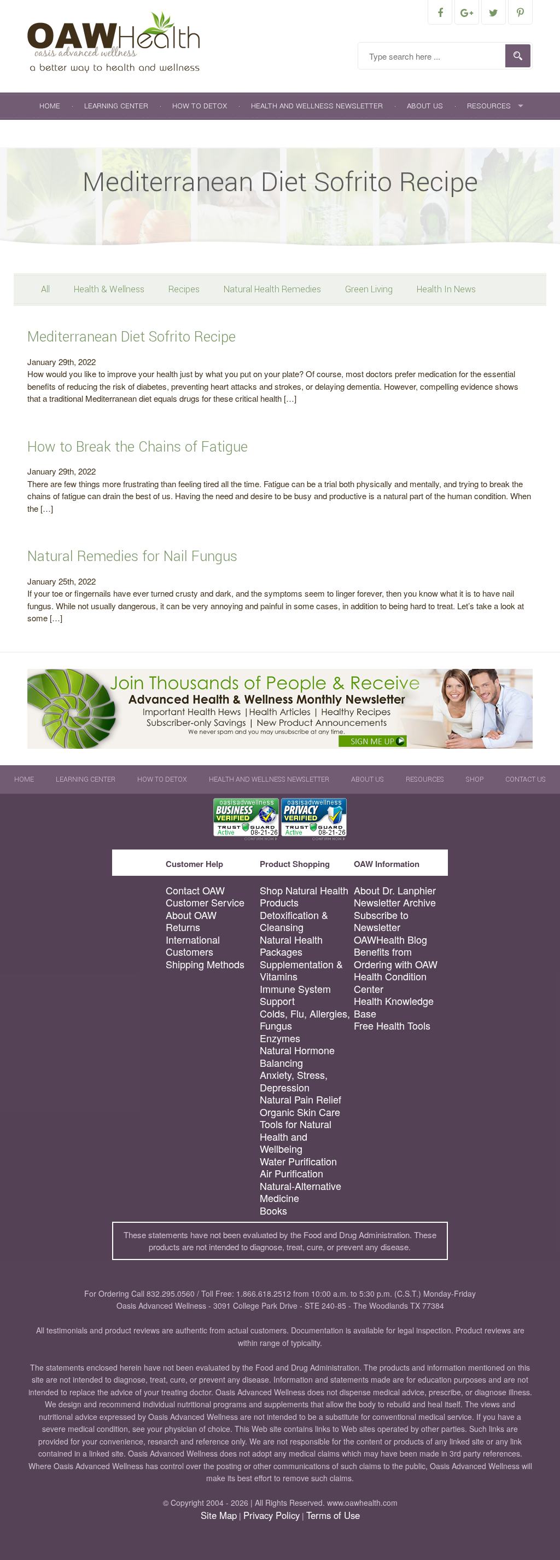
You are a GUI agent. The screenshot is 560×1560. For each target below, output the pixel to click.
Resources (489, 106)
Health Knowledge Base (394, 1007)
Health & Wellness (109, 289)
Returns (183, 927)
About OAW (191, 915)
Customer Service (205, 902)
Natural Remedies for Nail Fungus (132, 556)
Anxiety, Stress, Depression (294, 1080)
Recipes (184, 289)
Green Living (369, 289)
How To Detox (199, 106)
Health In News (446, 289)
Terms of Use (333, 1515)
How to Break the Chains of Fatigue (137, 447)
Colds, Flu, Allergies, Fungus (305, 1019)
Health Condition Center (390, 982)
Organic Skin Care (300, 1112)
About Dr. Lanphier (395, 890)
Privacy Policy (271, 1515)
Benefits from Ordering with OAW (396, 957)
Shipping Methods (205, 964)
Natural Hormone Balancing (297, 1056)
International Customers (193, 945)
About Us (425, 106)
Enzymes (280, 1038)
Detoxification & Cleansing (294, 921)
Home (49, 106)
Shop (49, 133)
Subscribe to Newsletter (381, 921)
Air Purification (291, 1173)
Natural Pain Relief (300, 1099)
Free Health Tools (392, 1025)
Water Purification (298, 1161)
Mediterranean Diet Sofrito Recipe (131, 337)
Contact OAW (195, 890)
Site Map (219, 1515)
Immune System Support (295, 995)
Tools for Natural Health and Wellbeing (295, 1136)
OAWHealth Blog (390, 939)
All (45, 289)
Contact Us (106, 133)
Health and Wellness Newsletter (317, 106)
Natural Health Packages (291, 945)
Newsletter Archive (395, 902)
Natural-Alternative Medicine (300, 1192)
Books (273, 1210)
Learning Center (116, 106)
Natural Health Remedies (272, 289)
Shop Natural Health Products (304, 896)
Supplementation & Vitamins (301, 970)
